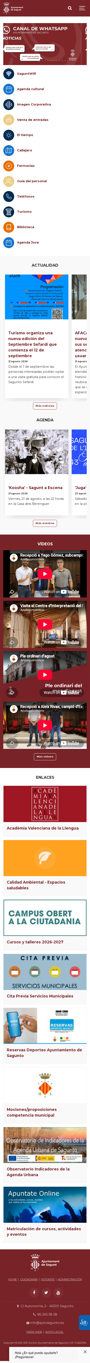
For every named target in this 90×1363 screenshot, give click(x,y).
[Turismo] (8, 211)
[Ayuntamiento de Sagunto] (13, 8)
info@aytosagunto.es (46, 1323)
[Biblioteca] (8, 227)
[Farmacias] (8, 165)
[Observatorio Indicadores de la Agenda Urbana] (45, 1145)
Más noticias (45, 405)
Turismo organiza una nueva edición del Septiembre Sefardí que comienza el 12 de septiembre (32, 344)
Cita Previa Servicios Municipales (40, 996)
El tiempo (25, 135)
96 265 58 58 (46, 1314)
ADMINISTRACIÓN (70, 1279)
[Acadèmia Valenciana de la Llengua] (45, 804)
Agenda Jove (28, 242)
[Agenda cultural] (8, 89)
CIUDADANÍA (29, 1279)
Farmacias (26, 166)
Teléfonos (26, 196)
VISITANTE (48, 1279)
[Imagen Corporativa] (8, 104)
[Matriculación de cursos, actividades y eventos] (45, 1205)
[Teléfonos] (8, 196)
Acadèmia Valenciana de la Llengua (43, 828)
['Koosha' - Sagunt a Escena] (37, 451)
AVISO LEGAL (54, 1332)
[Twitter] (46, 1292)
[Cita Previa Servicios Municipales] (45, 972)
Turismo (24, 212)
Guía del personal (32, 181)
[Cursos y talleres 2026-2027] (45, 918)
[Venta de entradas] (8, 119)
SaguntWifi (26, 74)
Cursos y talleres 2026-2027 (35, 942)
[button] (22, 60)
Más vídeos (45, 756)
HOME (12, 1279)
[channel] (45, 44)
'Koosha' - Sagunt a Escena (35, 487)
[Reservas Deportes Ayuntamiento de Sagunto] (45, 1026)
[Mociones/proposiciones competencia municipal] (45, 1085)
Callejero (24, 150)
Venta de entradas (32, 120)
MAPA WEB (34, 1332)
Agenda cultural (30, 89)
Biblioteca (25, 227)
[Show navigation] (82, 8)
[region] (45, 44)
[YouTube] (58, 1292)
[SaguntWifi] (8, 73)
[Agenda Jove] (8, 242)
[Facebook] (34, 1292)
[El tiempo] (8, 135)
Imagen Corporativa (34, 104)
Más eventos (45, 523)
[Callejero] (8, 150)
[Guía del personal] (8, 181)
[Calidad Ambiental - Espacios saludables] (45, 858)
